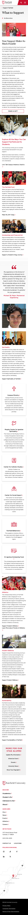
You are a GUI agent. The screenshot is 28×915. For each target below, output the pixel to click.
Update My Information (13, 755)
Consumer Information (9, 908)
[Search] (21, 2)
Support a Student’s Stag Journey (12, 255)
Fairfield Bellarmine (13, 531)
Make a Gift (13, 111)
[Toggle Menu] (25, 2)
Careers (5, 824)
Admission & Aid (8, 801)
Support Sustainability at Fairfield (12, 740)
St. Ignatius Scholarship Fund (14, 557)
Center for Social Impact (13, 495)
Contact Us (7, 843)
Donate (13, 762)
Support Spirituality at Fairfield (11, 379)
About (5, 804)
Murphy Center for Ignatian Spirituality (14, 430)
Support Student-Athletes (10, 626)
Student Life (7, 797)
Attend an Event (13, 758)
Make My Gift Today (8, 215)
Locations (17, 843)
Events (5, 818)
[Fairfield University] (7, 2)
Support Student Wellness (10, 680)
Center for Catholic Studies (13, 467)
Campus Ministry (13, 395)
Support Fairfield (8, 8)
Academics (7, 793)
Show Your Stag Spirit (13, 770)
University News (13, 766)
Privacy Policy (6, 905)
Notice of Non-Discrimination (11, 911)
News (4, 815)
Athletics (5, 821)
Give (4, 812)
